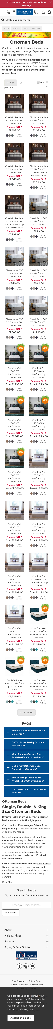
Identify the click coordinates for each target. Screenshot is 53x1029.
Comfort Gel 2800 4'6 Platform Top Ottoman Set (14, 425)
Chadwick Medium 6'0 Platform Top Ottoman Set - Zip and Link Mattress (14, 223)
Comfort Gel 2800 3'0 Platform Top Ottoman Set (14, 373)
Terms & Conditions (19, 985)
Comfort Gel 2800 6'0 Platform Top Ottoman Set (14, 477)
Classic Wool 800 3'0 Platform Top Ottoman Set (39, 221)
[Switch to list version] (47, 82)
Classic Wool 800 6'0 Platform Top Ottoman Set (39, 322)
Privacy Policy (36, 985)
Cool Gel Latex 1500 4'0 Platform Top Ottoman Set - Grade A (14, 685)
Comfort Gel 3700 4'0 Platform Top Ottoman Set (14, 529)
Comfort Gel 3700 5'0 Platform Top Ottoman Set (14, 581)
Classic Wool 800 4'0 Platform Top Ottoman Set (14, 273)
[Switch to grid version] (38, 82)
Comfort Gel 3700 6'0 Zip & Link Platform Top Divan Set (39, 581)
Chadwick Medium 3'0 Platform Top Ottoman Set (14, 120)
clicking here (27, 1009)
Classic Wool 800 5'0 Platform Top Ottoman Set (14, 322)
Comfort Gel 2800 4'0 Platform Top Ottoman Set (38, 373)
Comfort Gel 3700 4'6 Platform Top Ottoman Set (38, 529)
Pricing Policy (35, 981)
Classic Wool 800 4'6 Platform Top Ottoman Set (39, 273)
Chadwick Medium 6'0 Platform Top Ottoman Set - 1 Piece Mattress (39, 171)
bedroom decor (34, 846)
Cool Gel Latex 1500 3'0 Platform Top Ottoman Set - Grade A (38, 633)
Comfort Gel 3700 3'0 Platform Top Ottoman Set (38, 477)
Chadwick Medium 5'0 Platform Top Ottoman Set (14, 169)
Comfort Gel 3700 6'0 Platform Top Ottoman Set (14, 633)
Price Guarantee (19, 981)
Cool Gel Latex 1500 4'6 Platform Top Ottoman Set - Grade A (38, 685)
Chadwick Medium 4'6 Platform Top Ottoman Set (39, 120)
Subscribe (10, 912)
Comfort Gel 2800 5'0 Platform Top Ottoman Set (38, 425)
